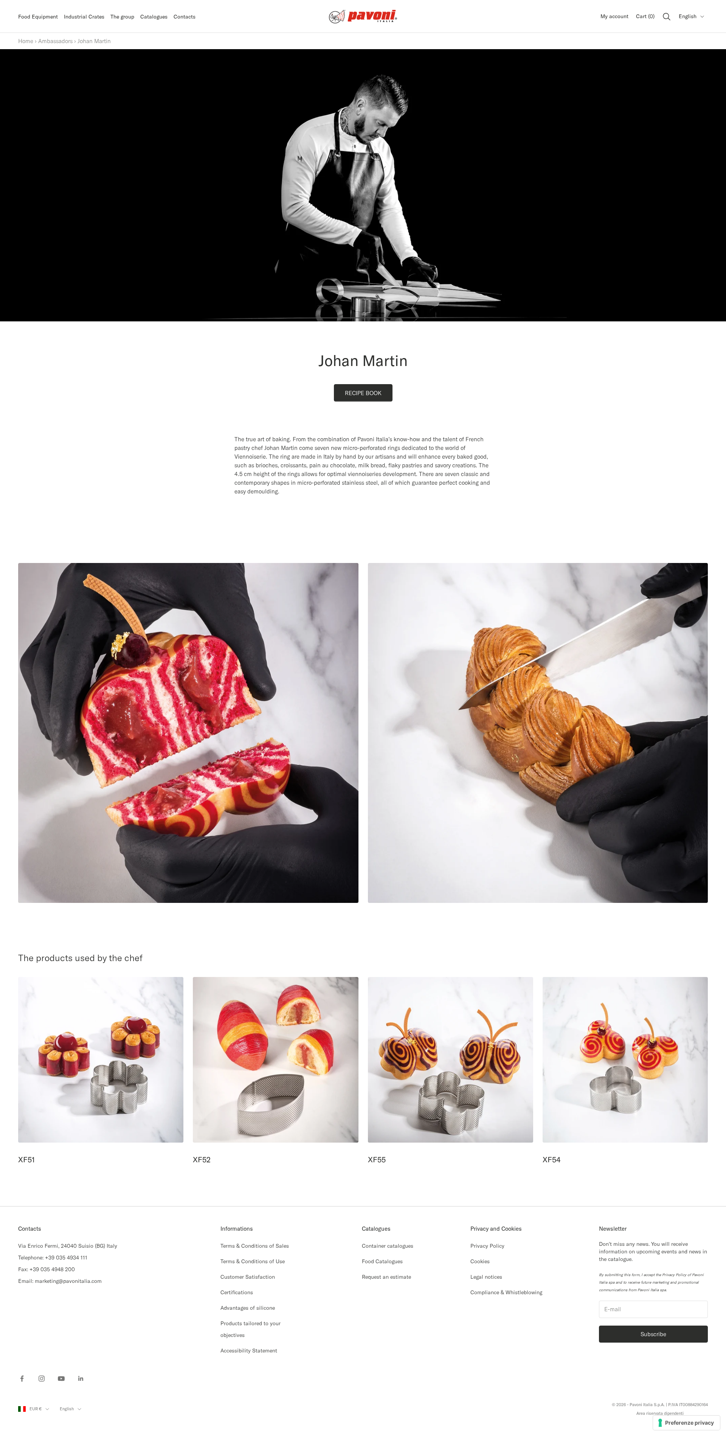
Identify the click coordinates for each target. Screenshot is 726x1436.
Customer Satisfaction (247, 1276)
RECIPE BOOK (363, 393)
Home (25, 41)
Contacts (184, 16)
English (688, 16)
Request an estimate (386, 1276)
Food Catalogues (382, 1261)
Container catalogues (387, 1245)
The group (122, 16)
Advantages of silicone (247, 1307)
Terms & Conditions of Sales (254, 1245)
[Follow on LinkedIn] (81, 1378)
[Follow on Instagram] (41, 1378)
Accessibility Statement (248, 1350)
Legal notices (486, 1276)
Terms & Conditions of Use (252, 1261)
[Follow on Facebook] (22, 1378)
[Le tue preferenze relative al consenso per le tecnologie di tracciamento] (686, 1423)
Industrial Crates (84, 16)
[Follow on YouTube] (61, 1378)
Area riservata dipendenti (660, 1413)
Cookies (480, 1261)
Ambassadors (55, 41)
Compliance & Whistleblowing (506, 1292)
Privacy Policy (487, 1245)
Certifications (236, 1292)
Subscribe (653, 1334)
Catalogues (154, 16)
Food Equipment (38, 16)
